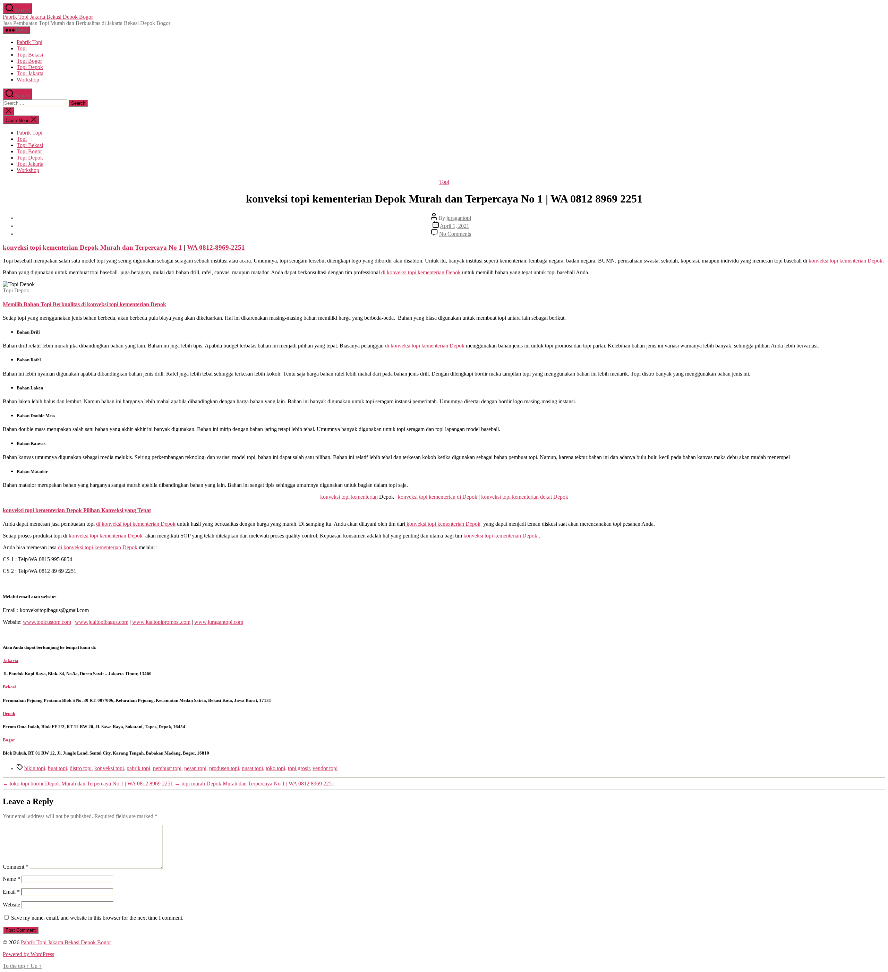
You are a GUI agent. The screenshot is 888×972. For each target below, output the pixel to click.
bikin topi (34, 768)
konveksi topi (109, 768)
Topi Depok (30, 67)
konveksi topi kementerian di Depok (437, 497)
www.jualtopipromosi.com (161, 622)
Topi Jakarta (30, 73)
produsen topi (224, 768)
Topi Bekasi (30, 55)
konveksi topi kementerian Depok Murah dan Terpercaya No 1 (92, 247)
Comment (15, 867)
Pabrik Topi (29, 42)
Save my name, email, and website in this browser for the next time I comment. (97, 918)
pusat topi (252, 768)
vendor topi (325, 768)
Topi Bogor (29, 61)
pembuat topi (167, 768)
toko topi (275, 768)
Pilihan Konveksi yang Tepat (116, 510)
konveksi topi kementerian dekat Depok (524, 497)
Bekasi (9, 686)
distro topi (81, 768)
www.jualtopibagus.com (101, 622)
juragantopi (458, 218)
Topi (22, 48)
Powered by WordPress (28, 954)
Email (11, 892)
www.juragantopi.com (218, 622)
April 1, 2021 (454, 226)
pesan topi (195, 768)
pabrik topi (138, 768)
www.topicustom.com (47, 622)
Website (11, 905)
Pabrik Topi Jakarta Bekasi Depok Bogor (48, 17)
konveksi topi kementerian (349, 497)
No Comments (455, 234)
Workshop (28, 80)
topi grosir (299, 768)
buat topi (57, 768)
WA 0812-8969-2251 (216, 247)
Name (11, 879)
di (421, 272)
